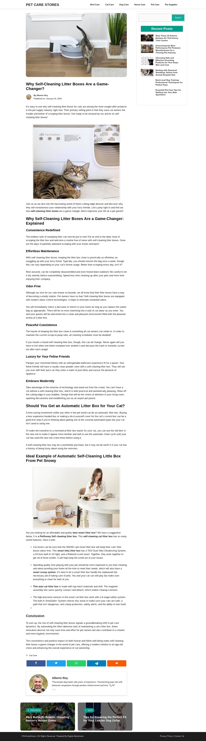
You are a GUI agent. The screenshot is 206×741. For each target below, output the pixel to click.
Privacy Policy (166, 736)
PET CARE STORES (42, 5)
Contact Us (179, 736)
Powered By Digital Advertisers (70, 736)
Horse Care (139, 4)
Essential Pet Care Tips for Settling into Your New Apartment (168, 92)
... (54, 688)
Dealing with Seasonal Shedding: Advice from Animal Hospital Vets (166, 72)
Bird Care (95, 4)
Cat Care (109, 4)
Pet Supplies (171, 4)
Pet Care (155, 4)
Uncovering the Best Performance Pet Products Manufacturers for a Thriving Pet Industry (168, 49)
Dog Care (124, 4)
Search (178, 17)
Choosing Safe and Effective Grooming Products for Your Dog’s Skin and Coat (167, 61)
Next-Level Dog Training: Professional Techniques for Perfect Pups (169, 82)
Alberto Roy (42, 95)
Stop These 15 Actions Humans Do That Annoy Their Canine (167, 38)
